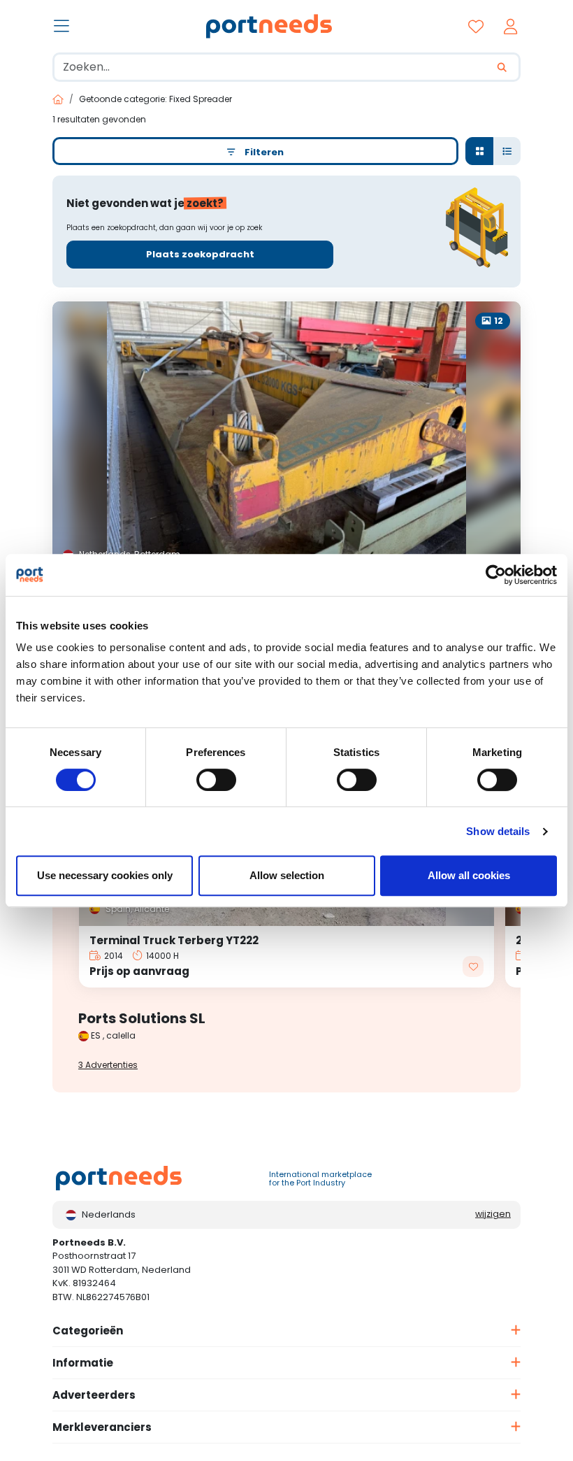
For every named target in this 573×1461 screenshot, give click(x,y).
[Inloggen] (514, 26)
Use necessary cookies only (105, 875)
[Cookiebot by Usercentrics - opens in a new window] (496, 574)
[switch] (216, 780)
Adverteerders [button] (94, 1395)
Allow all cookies (469, 875)
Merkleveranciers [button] (102, 1427)
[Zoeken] (503, 67)
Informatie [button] (82, 1362)
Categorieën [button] (87, 1330)
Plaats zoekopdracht (200, 254)
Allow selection (286, 875)
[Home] (58, 99)
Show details (498, 831)
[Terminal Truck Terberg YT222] (286, 957)
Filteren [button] (261, 152)
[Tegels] (479, 151)
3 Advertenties (108, 1065)
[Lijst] (507, 151)
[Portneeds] (267, 26)
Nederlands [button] (109, 1214)
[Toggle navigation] (62, 27)
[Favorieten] (479, 26)
